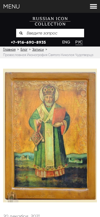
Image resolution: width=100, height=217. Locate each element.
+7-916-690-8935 (28, 42)
